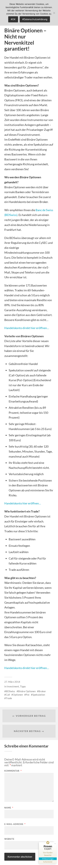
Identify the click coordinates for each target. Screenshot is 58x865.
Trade (9, 698)
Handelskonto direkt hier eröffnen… (26, 328)
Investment (13, 686)
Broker (42, 691)
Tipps (23, 686)
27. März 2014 (12, 681)
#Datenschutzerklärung (34, 19)
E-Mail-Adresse (14, 824)
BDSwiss (10, 691)
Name (8, 808)
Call (8, 694)
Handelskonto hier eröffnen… (22, 503)
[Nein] (54, 12)
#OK (13, 19)
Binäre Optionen (27, 691)
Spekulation (38, 694)
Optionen (18, 694)
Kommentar (13, 771)
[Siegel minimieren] (55, 843)
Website (9, 839)
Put (27, 694)
